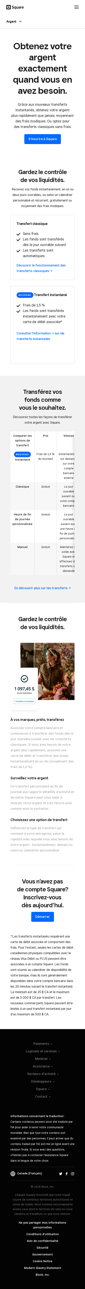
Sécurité (42, 1247)
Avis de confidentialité (42, 1241)
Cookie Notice (42, 1261)
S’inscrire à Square (42, 139)
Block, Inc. (42, 1274)
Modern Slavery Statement (42, 1268)
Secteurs (41, 1074)
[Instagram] (73, 1173)
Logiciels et (41, 1051)
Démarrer (42, 917)
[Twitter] (61, 1173)
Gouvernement (42, 1254)
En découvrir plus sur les (41, 588)
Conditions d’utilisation (42, 1234)
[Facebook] (67, 1173)
